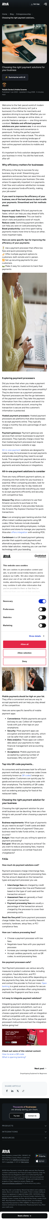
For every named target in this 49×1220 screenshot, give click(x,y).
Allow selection (24, 653)
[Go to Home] (16, 1151)
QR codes (26, 775)
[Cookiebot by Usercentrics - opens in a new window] (35, 556)
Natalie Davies (7, 90)
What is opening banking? (14, 1057)
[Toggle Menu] (45, 4)
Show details (35, 636)
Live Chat (10, 1162)
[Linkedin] (12, 1091)
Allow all (24, 644)
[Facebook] (7, 1091)
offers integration (19, 532)
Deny (24, 661)
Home (4, 14)
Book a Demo (23, 1216)
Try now (17, 1116)
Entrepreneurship (23, 14)
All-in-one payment (11, 450)
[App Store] (41, 1161)
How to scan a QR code (13, 1054)
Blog (12, 14)
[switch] (42, 609)
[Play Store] (41, 1156)
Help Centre (25, 1162)
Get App (36, 4)
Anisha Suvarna (21, 90)
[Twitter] (18, 1091)
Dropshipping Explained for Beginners (33, 1073)
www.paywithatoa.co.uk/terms (12, 1183)
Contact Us (32, 1116)
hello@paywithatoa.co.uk (21, 1160)
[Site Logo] (5, 4)
